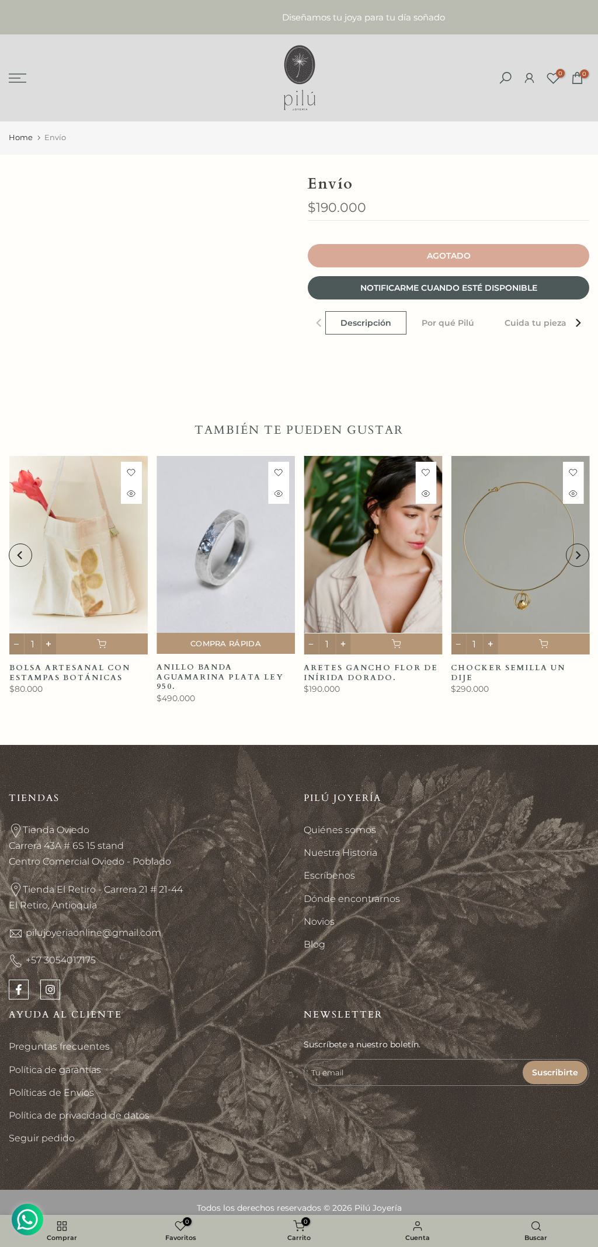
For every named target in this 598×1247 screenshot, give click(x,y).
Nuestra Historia (340, 852)
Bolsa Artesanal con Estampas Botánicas (69, 673)
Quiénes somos (340, 829)
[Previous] (319, 323)
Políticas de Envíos (51, 1092)
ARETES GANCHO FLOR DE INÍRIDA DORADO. (371, 673)
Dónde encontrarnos (352, 898)
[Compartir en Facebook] (19, 989)
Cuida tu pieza (535, 323)
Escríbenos (329, 875)
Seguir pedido (42, 1138)
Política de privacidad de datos (79, 1115)
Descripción (365, 323)
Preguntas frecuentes (59, 1046)
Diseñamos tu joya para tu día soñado (299, 17)
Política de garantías (55, 1069)
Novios (319, 921)
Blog (314, 944)
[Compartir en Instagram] (50, 989)
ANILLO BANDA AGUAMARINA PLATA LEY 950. (219, 677)
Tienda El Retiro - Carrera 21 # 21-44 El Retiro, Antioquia (96, 897)
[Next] (577, 323)
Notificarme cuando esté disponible (448, 288)
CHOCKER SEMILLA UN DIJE (508, 673)
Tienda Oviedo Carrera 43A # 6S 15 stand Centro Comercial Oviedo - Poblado (90, 845)
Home (21, 137)
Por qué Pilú (448, 323)
